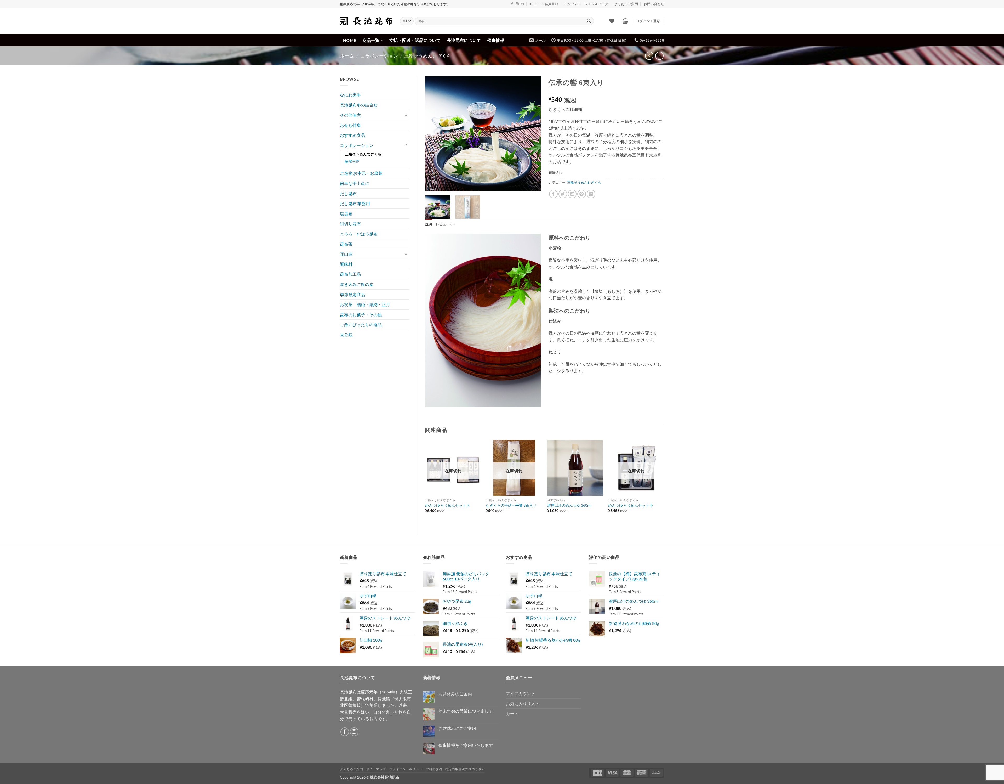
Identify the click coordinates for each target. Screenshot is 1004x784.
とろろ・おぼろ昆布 (359, 233)
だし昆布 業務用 (355, 203)
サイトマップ (376, 769)
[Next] (532, 133)
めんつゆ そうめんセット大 (447, 505)
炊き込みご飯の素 (356, 284)
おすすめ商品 (352, 135)
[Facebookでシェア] (553, 194)
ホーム (347, 56)
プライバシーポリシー (405, 769)
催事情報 (495, 40)
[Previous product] (659, 56)
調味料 (346, 264)
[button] (544, 4)
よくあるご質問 (626, 4)
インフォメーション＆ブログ (586, 4)
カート (512, 713)
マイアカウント (520, 693)
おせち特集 (350, 125)
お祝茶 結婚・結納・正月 (365, 304)
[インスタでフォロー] (517, 4)
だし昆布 (348, 193)
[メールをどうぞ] (522, 4)
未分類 (346, 334)
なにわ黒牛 (350, 94)
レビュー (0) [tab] (445, 224)
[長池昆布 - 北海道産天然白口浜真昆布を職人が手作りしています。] (366, 21)
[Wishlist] (611, 21)
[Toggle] (406, 115)
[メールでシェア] (572, 194)
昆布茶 (346, 243)
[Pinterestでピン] (581, 194)
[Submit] (588, 21)
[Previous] (434, 133)
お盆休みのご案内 (455, 693)
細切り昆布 (350, 223)
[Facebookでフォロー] (512, 4)
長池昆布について (464, 40)
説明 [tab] (428, 224)
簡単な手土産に (354, 183)
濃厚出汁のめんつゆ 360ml (569, 505)
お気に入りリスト (522, 703)
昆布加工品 (350, 274)
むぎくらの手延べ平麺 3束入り (511, 505)
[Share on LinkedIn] (591, 194)
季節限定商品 (352, 294)
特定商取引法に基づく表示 (465, 769)
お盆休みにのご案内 (457, 728)
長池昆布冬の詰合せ (359, 104)
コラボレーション (379, 56)
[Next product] (649, 56)
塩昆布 (346, 213)
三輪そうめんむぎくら (427, 56)
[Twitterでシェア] (562, 194)
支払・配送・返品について (415, 40)
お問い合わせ (654, 4)
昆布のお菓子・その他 (361, 314)
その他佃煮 (350, 114)
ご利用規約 (433, 769)
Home (349, 40)
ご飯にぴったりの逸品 (361, 324)
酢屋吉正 (352, 161)
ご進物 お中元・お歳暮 (361, 173)
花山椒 (346, 253)
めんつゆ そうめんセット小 (630, 505)
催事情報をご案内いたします (465, 745)
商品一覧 (370, 40)
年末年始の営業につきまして (465, 710)
